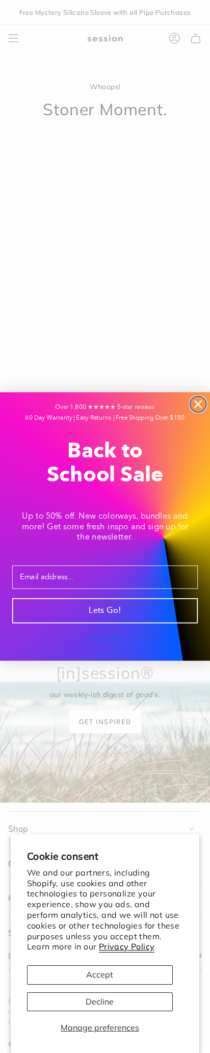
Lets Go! (105, 611)
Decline (100, 1001)
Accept (99, 974)
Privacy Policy (127, 946)
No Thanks (105, 639)
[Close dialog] (198, 404)
